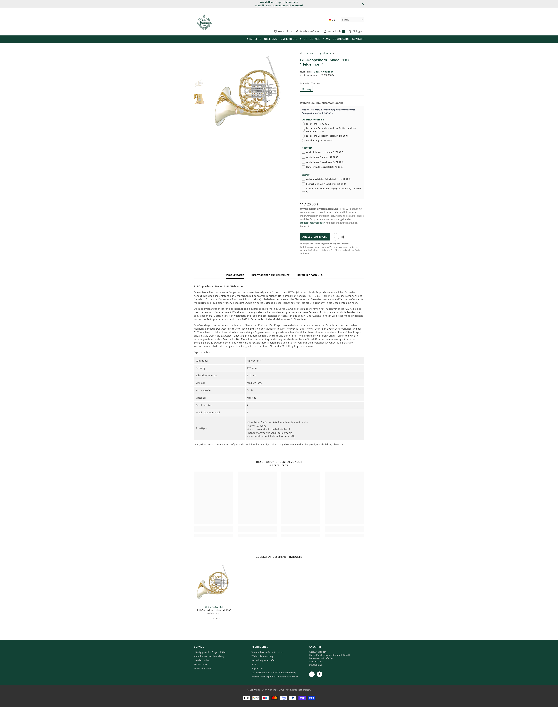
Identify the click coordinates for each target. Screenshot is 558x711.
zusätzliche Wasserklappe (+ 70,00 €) (324, 152)
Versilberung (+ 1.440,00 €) (319, 140)
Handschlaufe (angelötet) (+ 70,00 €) (324, 167)
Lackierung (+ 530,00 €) (317, 123)
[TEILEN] (341, 237)
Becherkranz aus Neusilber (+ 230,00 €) (326, 184)
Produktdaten (235, 275)
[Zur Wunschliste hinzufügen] (335, 236)
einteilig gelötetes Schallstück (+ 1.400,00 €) (328, 179)
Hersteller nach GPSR (310, 275)
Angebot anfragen (314, 236)
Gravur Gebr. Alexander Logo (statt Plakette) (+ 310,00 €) (333, 190)
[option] (250, 92)
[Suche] (352, 19)
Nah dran (363, 4)
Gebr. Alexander (323, 71)
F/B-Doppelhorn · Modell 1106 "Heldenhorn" (214, 612)
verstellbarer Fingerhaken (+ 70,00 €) (324, 162)
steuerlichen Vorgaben (312, 222)
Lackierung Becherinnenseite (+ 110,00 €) (327, 135)
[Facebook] (312, 674)
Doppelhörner (325, 53)
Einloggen (358, 31)
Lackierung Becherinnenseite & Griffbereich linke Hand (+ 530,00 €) (331, 130)
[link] (213, 530)
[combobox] (350, 19)
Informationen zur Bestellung (270, 275)
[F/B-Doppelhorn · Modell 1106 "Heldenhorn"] (214, 583)
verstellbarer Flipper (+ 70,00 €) (322, 157)
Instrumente (308, 53)
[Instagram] (319, 674)
